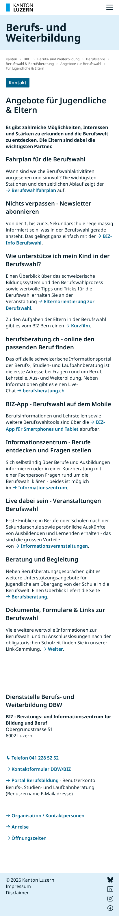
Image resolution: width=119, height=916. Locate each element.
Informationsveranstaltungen (54, 546)
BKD (27, 59)
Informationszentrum (42, 487)
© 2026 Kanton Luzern (30, 880)
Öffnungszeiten (29, 838)
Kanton (11, 59)
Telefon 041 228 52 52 (35, 758)
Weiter (55, 649)
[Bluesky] (110, 881)
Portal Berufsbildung (35, 780)
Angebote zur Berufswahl (80, 63)
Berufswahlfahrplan (34, 190)
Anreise (20, 827)
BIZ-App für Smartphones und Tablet (55, 425)
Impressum (18, 886)
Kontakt (18, 82)
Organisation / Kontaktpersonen (48, 815)
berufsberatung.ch (43, 390)
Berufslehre (95, 59)
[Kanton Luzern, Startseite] (19, 7)
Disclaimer (17, 892)
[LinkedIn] (110, 890)
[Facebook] (110, 909)
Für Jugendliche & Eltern (25, 68)
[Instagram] (110, 900)
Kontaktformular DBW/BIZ (41, 769)
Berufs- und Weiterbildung (58, 59)
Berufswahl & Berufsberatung (30, 63)
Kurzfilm (80, 325)
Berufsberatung (29, 597)
